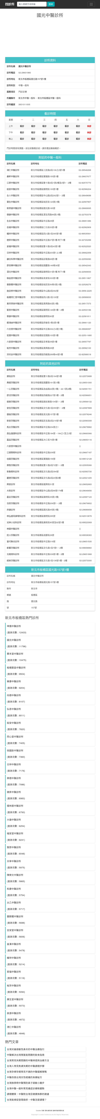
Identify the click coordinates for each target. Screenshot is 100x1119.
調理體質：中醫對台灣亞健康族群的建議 (28, 1094)
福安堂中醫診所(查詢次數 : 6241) (16, 836)
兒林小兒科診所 (14, 522)
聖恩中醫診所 (13, 309)
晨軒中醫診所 (13, 176)
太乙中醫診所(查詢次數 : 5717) (16, 905)
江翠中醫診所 (13, 182)
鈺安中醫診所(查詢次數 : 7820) (16, 726)
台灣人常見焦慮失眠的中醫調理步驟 (25, 1065)
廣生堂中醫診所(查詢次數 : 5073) (16, 1002)
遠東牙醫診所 (13, 401)
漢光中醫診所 (13, 271)
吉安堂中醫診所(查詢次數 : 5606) (16, 933)
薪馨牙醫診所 (13, 547)
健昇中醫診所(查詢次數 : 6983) (16, 795)
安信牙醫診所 (13, 407)
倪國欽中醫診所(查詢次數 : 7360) (16, 753)
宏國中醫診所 (13, 335)
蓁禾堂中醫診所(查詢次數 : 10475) (16, 657)
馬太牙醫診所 (13, 426)
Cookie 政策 (40, 1110)
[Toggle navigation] (91, 4)
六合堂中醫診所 (14, 328)
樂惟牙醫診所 (13, 465)
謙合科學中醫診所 (15, 259)
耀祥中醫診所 (13, 233)
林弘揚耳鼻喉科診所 (16, 515)
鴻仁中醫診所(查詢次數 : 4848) (16, 1030)
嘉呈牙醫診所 (13, 496)
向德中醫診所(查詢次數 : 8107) (16, 698)
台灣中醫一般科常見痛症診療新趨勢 (25, 1088)
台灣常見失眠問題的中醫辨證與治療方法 (28, 1060)
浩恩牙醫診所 (13, 503)
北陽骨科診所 (13, 554)
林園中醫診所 (13, 528)
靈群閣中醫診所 (14, 284)
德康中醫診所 (13, 214)
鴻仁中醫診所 (13, 170)
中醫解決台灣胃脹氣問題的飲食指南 (25, 1054)
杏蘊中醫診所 (13, 227)
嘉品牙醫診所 (13, 439)
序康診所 (11, 509)
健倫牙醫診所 (13, 414)
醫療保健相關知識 (58, 1110)
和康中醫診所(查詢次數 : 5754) (16, 892)
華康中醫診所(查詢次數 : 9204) (16, 684)
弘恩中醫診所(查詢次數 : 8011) (16, 712)
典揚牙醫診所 (13, 382)
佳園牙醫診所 (13, 458)
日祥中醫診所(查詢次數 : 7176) (16, 767)
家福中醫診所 (13, 246)
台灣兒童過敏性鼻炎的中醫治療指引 (25, 1049)
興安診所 (11, 484)
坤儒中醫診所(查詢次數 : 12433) (16, 629)
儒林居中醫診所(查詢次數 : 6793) (16, 809)
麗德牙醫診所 (13, 477)
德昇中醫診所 (13, 239)
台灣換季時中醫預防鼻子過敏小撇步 (25, 1082)
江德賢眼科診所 (14, 452)
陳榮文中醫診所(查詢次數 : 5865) (16, 878)
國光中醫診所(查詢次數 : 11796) (16, 643)
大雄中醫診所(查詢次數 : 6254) (16, 823)
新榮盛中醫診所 (14, 208)
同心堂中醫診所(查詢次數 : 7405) (16, 739)
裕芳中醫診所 (13, 347)
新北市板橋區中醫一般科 (49, 98)
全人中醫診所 (13, 195)
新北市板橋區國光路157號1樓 (32, 78)
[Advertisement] (50, 38)
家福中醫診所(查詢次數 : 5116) (16, 975)
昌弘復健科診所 (14, 433)
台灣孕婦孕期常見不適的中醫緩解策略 (27, 1071)
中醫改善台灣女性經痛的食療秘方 (24, 1077)
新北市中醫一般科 (26, 98)
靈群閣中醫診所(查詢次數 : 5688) (16, 919)
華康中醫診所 (13, 316)
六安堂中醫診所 (14, 341)
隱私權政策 (48, 1110)
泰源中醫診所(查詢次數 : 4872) (16, 1016)
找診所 (9, 4)
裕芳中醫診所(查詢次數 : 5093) (16, 988)
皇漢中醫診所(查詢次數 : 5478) (16, 947)
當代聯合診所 (13, 541)
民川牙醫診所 (13, 535)
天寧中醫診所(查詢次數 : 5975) (16, 864)
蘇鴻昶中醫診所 (14, 322)
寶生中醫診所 (13, 201)
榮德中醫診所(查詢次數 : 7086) (16, 781)
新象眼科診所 (13, 471)
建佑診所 (11, 376)
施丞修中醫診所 (14, 290)
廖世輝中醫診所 (14, 265)
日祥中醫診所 (13, 252)
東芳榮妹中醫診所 (15, 303)
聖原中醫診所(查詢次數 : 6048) (16, 850)
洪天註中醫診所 (14, 354)
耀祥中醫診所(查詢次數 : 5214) (16, 961)
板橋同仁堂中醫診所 (16, 297)
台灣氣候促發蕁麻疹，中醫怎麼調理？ (27, 1099)
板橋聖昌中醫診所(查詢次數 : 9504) (16, 670)
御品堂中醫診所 (14, 278)
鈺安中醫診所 (13, 189)
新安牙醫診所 (13, 420)
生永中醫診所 (13, 220)
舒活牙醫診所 (13, 395)
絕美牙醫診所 (13, 560)
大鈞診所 (11, 490)
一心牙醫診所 (13, 388)
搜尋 (51, 4)
